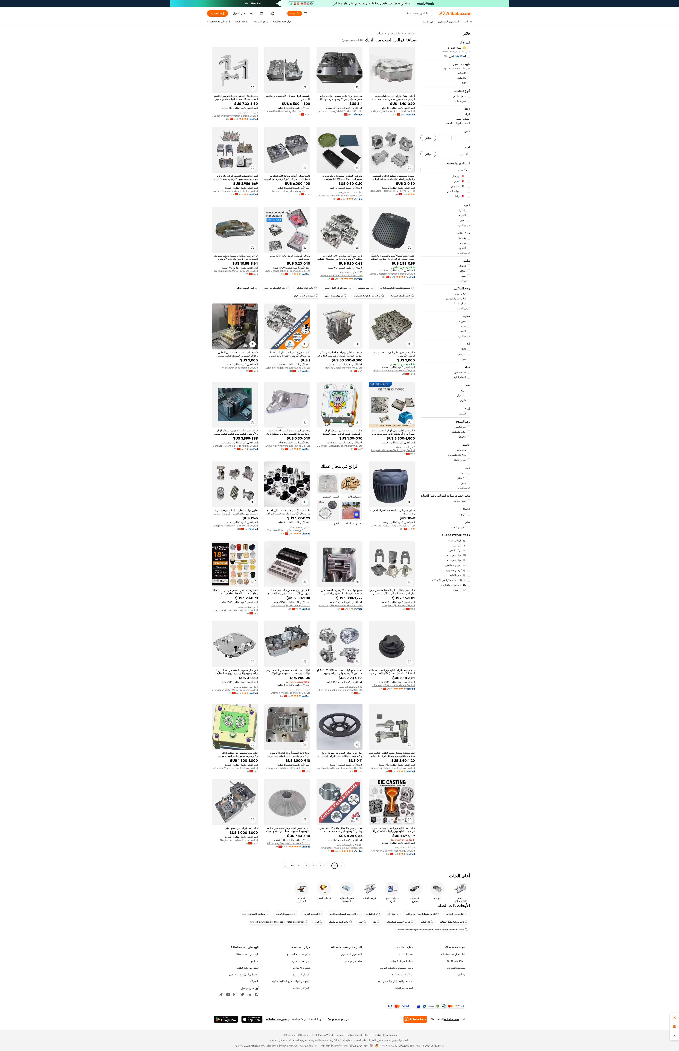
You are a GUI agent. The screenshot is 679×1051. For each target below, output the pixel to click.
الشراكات (254, 981)
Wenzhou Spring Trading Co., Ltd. (240, 367)
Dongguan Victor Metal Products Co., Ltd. (235, 689)
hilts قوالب (371, 914)
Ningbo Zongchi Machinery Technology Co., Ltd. (339, 445)
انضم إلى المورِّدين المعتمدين (244, 974)
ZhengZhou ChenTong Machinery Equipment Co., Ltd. (339, 689)
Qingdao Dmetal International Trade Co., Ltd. (392, 273)
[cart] (260, 14)
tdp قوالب (425, 922)
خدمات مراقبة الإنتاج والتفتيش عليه (395, 981)
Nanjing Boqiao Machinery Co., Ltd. (343, 367)
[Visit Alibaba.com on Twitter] (242, 994)
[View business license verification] (371, 1045)
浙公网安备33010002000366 (397, 1045)
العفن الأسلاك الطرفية (400, 296)
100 (292, 865)
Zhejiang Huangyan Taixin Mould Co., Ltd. (235, 525)
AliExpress (289, 1035)
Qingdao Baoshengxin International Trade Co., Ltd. (235, 115)
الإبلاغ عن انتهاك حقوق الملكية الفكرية (291, 981)
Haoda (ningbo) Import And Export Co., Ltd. (392, 111)
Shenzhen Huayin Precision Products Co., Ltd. (235, 610)
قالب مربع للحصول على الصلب (342, 914)
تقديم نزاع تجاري (301, 967)
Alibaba (412, 33)
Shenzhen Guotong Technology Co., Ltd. (288, 530)
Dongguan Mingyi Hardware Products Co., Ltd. (339, 605)
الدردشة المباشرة (301, 961)
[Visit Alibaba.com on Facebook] (256, 994)
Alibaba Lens (451, 1019)
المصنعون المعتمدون (351, 954)
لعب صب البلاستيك (284, 914)
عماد (361, 922)
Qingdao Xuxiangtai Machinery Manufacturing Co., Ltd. (287, 445)
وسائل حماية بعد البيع (402, 974)
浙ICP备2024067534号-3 (430, 1045)
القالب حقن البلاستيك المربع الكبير (420, 914)
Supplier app (335, 1019)
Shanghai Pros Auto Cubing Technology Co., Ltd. (339, 768)
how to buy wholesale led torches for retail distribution (277, 922)
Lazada (339, 1035)
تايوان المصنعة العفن (334, 296)
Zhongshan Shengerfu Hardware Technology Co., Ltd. (392, 450)
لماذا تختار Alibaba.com (453, 954)
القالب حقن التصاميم (455, 914)
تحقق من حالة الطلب (248, 967)
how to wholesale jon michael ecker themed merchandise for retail (431, 929)
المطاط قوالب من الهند (304, 296)
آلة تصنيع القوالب (311, 914)
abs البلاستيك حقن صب (274, 288)
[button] (305, 13)
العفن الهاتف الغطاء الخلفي (336, 288)
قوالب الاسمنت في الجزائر (398, 922)
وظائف (461, 974)
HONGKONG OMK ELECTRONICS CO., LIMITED (392, 525)
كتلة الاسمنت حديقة (245, 288)
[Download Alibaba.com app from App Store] (252, 1019)
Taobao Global (354, 1035)
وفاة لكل (391, 914)
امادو (317, 922)
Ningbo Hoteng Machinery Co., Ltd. (291, 191)
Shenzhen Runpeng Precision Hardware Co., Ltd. (392, 685)
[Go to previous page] (341, 865)
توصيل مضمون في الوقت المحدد (396, 967)
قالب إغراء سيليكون (305, 288)
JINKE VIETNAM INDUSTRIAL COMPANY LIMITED (392, 191)
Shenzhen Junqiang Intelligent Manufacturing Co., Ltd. (287, 367)
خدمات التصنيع (395, 33)
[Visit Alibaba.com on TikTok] (221, 994)
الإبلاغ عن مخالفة (301, 988)
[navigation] (445, 450)
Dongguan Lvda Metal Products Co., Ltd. (236, 270)
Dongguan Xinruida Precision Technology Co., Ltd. (339, 195)
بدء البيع (255, 961)
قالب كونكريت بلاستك (339, 922)
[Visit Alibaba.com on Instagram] (235, 994)
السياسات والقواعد (403, 988)
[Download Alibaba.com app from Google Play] (226, 1019)
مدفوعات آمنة (406, 954)
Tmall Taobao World (322, 1035)
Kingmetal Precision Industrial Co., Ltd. (341, 275)
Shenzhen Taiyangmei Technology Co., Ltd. (235, 445)
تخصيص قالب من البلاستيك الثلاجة (395, 288)
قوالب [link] (380, 33)
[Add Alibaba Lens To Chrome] (415, 1019)
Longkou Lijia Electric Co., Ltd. (398, 605)
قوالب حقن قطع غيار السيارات (367, 296)
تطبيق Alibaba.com (276, 1019)
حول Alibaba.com (455, 947)
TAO (367, 1035)
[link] (674, 1017)
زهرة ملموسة (364, 288)
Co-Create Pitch (456, 961)
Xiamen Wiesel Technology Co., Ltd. (290, 692)
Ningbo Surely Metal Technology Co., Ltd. (392, 768)
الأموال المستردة (301, 974)
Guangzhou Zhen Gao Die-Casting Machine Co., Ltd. (287, 111)
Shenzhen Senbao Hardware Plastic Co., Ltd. (235, 191)
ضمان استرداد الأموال (402, 961)
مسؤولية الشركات (455, 967)
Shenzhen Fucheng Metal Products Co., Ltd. (339, 111)
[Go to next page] (285, 865)
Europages (391, 1035)
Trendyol (377, 1035)
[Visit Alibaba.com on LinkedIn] (249, 994)
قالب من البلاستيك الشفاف (452, 922)
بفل (374, 922)
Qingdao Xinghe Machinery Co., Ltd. (290, 605)
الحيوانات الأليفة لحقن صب (254, 914)
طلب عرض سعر (353, 961)
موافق (428, 137)
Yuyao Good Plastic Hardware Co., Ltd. (394, 370)
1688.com (303, 1035)
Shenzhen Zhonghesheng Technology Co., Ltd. (287, 270)
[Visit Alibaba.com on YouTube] (228, 994)
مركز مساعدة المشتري (298, 954)
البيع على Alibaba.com (247, 954)
